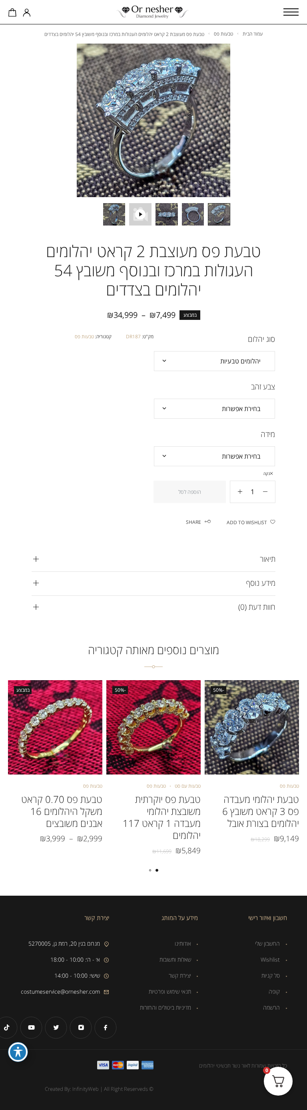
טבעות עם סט (188, 786)
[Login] (27, 13)
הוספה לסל (189, 491)
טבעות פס (223, 33)
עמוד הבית (253, 33)
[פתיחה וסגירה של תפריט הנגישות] (18, 1052)
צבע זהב (263, 386)
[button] (156, 870)
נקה (266, 473)
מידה (268, 434)
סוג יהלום (261, 339)
